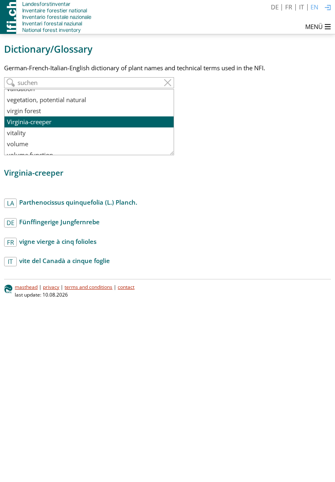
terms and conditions (88, 286)
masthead (26, 286)
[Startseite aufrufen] (46, 17)
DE (275, 7)
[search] (11, 82)
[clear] (167, 82)
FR (288, 7)
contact (126, 286)
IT (301, 7)
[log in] (328, 8)
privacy (51, 286)
